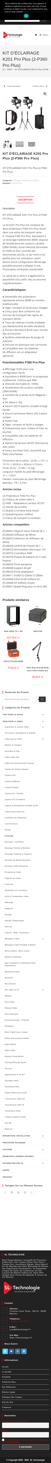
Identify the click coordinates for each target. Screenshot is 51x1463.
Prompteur (9, 1026)
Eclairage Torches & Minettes (17, 848)
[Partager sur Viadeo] (31, 1192)
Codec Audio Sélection (14, 812)
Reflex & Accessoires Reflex (17, 1038)
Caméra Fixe (10, 775)
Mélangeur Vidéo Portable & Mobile (20, 945)
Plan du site (7, 1402)
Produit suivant (38, 86)
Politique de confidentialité (35, 12)
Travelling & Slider (13, 1111)
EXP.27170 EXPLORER (13, 661)
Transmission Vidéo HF (15, 1099)
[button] (45, 94)
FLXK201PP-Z (17, 183)
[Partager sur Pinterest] (18, 1192)
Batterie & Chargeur (13, 745)
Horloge (8, 915)
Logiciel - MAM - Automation (17, 933)
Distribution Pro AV (13, 1163)
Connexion (6, 1407)
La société (6, 1372)
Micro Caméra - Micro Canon (17, 951)
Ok (26, 16)
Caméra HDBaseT (12, 781)
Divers (6, 1170)
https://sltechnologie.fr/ (21, 1338)
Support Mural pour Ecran (16, 1093)
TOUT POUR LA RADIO (13, 715)
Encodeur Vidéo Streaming (16, 866)
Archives (7, 1177)
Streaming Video (12, 1087)
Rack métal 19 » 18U (13, 631)
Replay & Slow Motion (14, 1056)
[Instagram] (17, 1351)
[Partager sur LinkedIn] (25, 1192)
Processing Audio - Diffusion (17, 1020)
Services (8, 1069)
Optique (8, 996)
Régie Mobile (10, 1044)
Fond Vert (9, 884)
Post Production (11, 1014)
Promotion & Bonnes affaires (18, 1156)
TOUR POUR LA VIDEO (30, 180)
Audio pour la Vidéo (13, 739)
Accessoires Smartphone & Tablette (20, 733)
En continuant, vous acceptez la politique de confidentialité (25, 1441)
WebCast (9, 1129)
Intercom (8, 927)
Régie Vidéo (10, 1050)
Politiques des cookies (12, 1397)
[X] (5, 1351)
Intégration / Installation (16, 1136)
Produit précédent (14, 86)
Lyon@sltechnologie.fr (20, 1329)
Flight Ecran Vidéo (13, 878)
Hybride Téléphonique (14, 921)
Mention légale (8, 1392)
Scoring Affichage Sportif (15, 1062)
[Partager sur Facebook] (12, 1192)
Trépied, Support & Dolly (15, 1117)
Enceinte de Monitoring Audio (17, 860)
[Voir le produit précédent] (4, 86)
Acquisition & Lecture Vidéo (17, 727)
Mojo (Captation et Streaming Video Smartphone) (20, 964)
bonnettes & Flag (12, 751)
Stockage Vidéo (11, 1081)
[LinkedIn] (24, 1351)
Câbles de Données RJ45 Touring (19, 763)
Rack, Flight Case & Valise (16, 1032)
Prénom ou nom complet (14, 1421)
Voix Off (8, 1123)
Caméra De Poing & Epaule (17, 769)
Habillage (9, 902)
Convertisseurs (11, 824)
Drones (8, 830)
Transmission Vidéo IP (14, 1105)
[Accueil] (3, 69)
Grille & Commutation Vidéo (17, 896)
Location (7, 1150)
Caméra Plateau (12, 787)
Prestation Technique (14, 1143)
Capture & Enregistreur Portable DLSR (21, 806)
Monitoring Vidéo (12, 972)
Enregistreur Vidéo (13, 872)
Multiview (9, 978)
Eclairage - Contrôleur (14, 842)
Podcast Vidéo (11, 1008)
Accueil (5, 1367)
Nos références (9, 1387)
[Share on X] (5, 1192)
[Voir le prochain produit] (46, 86)
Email (4, 1430)
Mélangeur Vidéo (12, 939)
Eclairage (16, 180)
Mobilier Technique (13, 957)
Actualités (6, 1377)
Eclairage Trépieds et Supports (18, 854)
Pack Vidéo (10, 1002)
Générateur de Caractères (16, 890)
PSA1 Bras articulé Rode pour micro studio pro (38, 669)
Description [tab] (25, 199)
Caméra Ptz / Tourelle (14, 794)
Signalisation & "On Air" (15, 1075)
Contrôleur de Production (16, 818)
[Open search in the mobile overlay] (24, 699)
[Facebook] (11, 1351)
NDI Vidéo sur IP (12, 990)
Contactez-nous (9, 1382)
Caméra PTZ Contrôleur (15, 800)
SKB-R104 (37, 631)
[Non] (47, 10)
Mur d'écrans (10, 984)
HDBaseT (9, 909)
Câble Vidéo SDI (12, 757)
